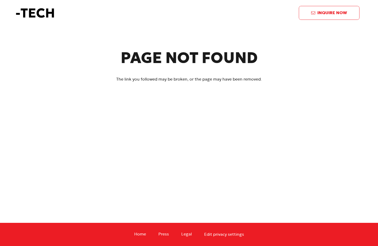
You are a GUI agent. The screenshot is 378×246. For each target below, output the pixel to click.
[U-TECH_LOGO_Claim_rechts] (65, 13)
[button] (234, 12)
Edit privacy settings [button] (224, 234)
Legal (186, 234)
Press (163, 234)
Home (140, 234)
